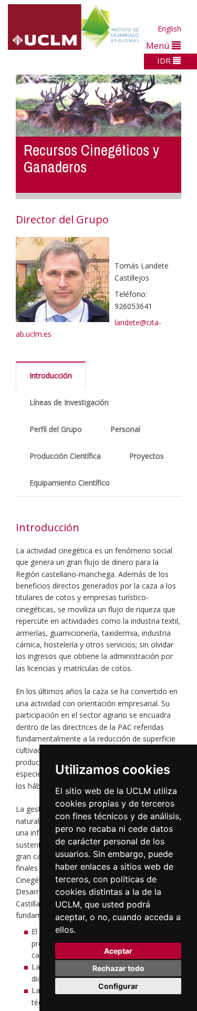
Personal (125, 429)
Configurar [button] (118, 986)
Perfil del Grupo (55, 429)
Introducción (50, 375)
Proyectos (146, 456)
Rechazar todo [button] (118, 968)
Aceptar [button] (118, 950)
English (169, 29)
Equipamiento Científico (69, 483)
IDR (165, 60)
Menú (159, 45)
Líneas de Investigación (69, 402)
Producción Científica (65, 456)
